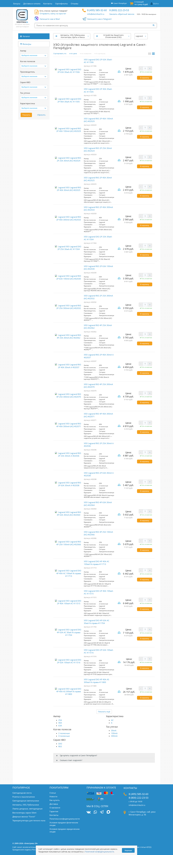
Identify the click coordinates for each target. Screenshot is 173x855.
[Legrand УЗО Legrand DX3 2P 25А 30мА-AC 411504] (68, 248)
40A (60, 723)
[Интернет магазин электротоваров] (22, 16)
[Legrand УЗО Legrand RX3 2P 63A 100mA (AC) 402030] (68, 278)
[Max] (108, 812)
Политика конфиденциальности (65, 818)
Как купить (55, 800)
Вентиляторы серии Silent (24, 812)
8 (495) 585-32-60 (97, 10)
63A (60, 725)
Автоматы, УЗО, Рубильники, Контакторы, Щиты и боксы (72, 36)
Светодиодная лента (22, 793)
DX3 (60, 743)
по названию (86, 53)
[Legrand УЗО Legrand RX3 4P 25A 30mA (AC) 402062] (68, 337)
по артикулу (100, 53)
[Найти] (154, 25)
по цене (73, 53)
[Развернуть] (56, 36)
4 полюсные (64, 736)
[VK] (88, 812)
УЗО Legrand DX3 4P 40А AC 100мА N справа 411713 (96, 562)
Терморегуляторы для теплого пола (28, 820)
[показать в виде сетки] (150, 54)
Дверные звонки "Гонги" (23, 816)
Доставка (54, 804)
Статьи (53, 793)
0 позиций (141, 3)
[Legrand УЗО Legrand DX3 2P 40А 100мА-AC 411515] (68, 603)
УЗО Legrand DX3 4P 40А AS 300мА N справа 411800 (96, 680)
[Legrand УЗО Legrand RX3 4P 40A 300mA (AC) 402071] (68, 425)
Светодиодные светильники (25, 800)
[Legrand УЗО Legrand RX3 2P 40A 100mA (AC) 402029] (68, 130)
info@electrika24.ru (95, 14)
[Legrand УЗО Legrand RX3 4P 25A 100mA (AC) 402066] (68, 543)
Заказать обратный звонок (121, 14)
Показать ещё (104, 711)
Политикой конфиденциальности (99, 851)
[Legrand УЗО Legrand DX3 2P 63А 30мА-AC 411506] (68, 71)
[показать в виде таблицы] (153, 54)
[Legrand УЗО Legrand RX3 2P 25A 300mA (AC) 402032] (68, 307)
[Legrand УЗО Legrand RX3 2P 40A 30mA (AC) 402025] (68, 189)
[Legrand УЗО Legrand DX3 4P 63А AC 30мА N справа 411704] (68, 632)
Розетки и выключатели (23, 796)
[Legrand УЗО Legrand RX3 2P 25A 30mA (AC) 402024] (68, 160)
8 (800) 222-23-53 (119, 10)
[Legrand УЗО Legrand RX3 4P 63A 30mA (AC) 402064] (68, 514)
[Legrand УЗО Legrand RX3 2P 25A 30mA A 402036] (68, 455)
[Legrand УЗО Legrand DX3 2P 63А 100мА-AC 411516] (68, 662)
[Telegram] (102, 812)
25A (60, 720)
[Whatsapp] (95, 812)
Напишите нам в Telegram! (99, 19)
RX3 (60, 746)
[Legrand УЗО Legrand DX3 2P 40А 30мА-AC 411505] (68, 101)
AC (112, 720)
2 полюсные (64, 733)
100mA (114, 733)
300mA (114, 736)
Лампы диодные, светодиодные (27, 808)
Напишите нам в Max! (50, 19)
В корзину (144, 77)
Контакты (54, 815)
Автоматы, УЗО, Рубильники (25, 804)
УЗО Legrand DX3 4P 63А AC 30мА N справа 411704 (96, 621)
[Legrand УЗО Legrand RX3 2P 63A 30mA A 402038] (68, 484)
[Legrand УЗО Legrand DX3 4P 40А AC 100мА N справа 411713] (68, 573)
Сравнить (119, 72)
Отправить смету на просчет (53, 13)
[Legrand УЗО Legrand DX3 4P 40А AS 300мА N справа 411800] (68, 692)
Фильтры (26, 44)
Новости (53, 796)
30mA (113, 730)
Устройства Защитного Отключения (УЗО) (113, 36)
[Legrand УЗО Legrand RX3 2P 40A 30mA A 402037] (68, 366)
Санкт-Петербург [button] (120, 3)
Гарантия (54, 811)
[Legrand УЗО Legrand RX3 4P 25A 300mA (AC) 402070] (68, 396)
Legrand (139, 36)
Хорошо (128, 850)
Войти (156, 3)
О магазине (55, 807)
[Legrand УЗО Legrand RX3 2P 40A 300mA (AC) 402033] (68, 219)
